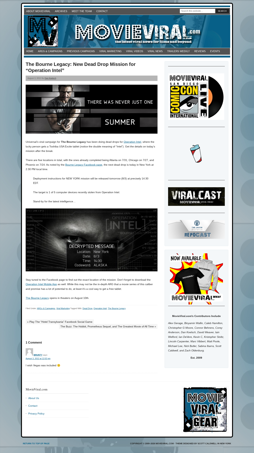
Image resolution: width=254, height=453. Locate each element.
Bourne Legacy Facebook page (83, 164)
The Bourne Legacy (37, 297)
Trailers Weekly (178, 51)
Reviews (200, 51)
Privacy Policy (36, 413)
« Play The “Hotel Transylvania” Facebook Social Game (59, 321)
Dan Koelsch (50, 78)
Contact (102, 11)
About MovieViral (38, 11)
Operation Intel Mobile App (41, 284)
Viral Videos (134, 51)
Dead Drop (87, 308)
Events (215, 51)
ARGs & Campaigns (50, 51)
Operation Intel (132, 141)
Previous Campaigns (81, 51)
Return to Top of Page (36, 443)
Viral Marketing (110, 51)
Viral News (155, 51)
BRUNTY (38, 355)
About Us (33, 398)
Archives (61, 11)
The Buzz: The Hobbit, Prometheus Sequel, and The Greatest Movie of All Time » (108, 326)
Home (29, 51)
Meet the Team (82, 11)
